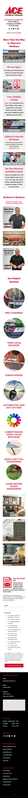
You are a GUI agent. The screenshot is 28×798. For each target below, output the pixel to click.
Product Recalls (7, 782)
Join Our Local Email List (14, 665)
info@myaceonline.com (9, 681)
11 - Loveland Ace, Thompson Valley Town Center (14, 647)
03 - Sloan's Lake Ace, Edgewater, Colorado (14, 616)
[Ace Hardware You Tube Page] (13, 29)
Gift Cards (5, 760)
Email (6, 605)
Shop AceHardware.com (9, 746)
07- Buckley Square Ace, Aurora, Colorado (14, 630)
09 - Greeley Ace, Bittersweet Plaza (12, 638)
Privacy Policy (6, 784)
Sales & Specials (7, 749)
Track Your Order (7, 773)
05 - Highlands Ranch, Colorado (14, 622)
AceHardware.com (14, 148)
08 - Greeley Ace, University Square (12, 634)
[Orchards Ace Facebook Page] (9, 29)
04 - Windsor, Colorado (14, 619)
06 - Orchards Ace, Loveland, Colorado (13, 626)
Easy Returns (6, 776)
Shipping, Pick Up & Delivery (10, 779)
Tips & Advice (6, 758)
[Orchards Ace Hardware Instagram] (11, 29)
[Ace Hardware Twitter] (18, 29)
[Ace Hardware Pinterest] (16, 29)
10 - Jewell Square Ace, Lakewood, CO (14, 642)
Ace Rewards (6, 770)
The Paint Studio (7, 755)
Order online (9, 103)
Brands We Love (7, 752)
